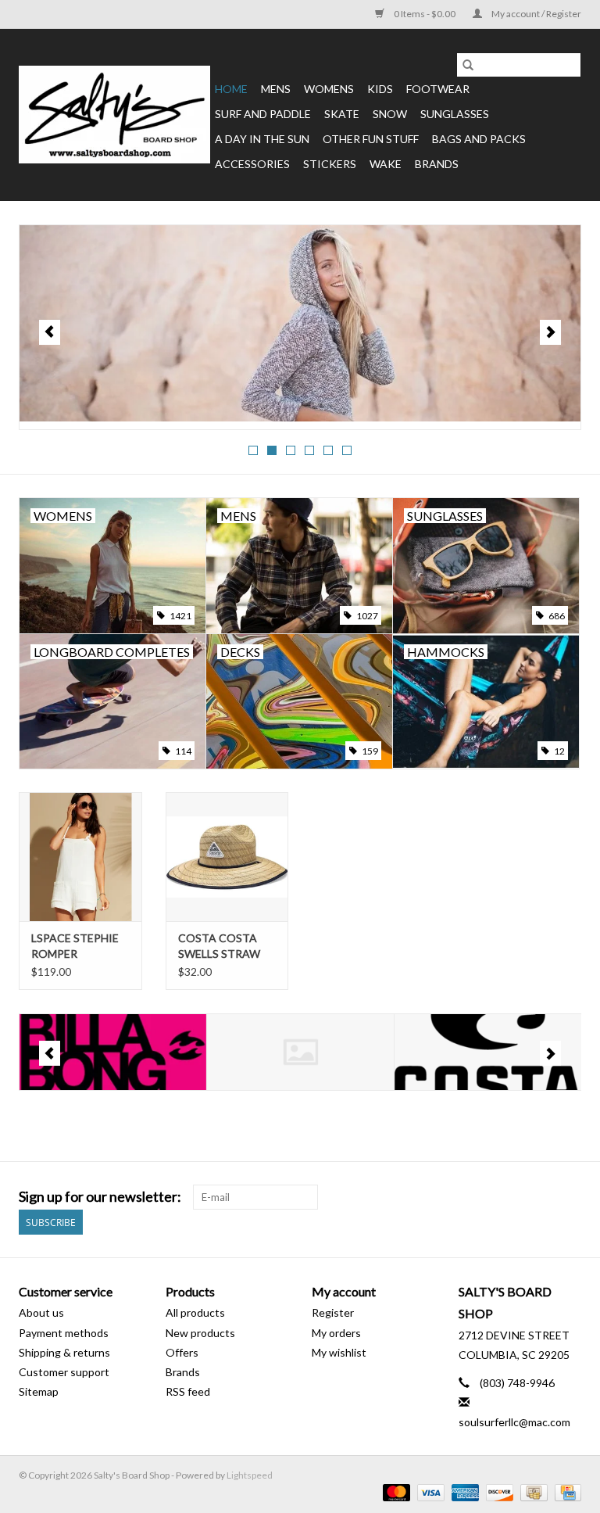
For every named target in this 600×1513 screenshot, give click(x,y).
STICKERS (329, 163)
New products (200, 1332)
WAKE (386, 163)
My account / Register (535, 14)
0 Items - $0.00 (424, 14)
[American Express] (463, 1491)
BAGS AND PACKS (479, 138)
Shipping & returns (64, 1352)
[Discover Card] (497, 1491)
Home (231, 88)
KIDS (380, 88)
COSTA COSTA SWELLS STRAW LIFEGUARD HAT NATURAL (220, 946)
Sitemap (39, 1391)
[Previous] (49, 332)
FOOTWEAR (438, 88)
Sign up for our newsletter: (100, 1197)
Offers (182, 1352)
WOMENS (329, 88)
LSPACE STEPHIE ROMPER (75, 945)
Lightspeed (250, 1475)
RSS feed (188, 1391)
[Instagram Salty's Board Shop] (568, 1197)
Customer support (64, 1372)
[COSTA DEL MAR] (488, 1052)
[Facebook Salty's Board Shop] (541, 1197)
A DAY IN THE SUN (262, 138)
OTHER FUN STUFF (371, 138)
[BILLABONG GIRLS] (113, 1052)
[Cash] (531, 1491)
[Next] (550, 332)
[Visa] (429, 1491)
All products (195, 1312)
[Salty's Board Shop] (114, 114)
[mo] (300, 323)
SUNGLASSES (454, 113)
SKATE (341, 113)
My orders (336, 1332)
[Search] (468, 64)
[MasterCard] (394, 1491)
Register (333, 1312)
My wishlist (339, 1352)
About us (41, 1312)
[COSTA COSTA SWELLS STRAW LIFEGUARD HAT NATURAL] (227, 856)
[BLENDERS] (300, 1052)
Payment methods (64, 1332)
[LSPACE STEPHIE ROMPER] (80, 856)
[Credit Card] (565, 1491)
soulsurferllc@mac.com (514, 1422)
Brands (437, 163)
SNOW (390, 113)
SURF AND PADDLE (263, 113)
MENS (276, 88)
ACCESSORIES (252, 163)
